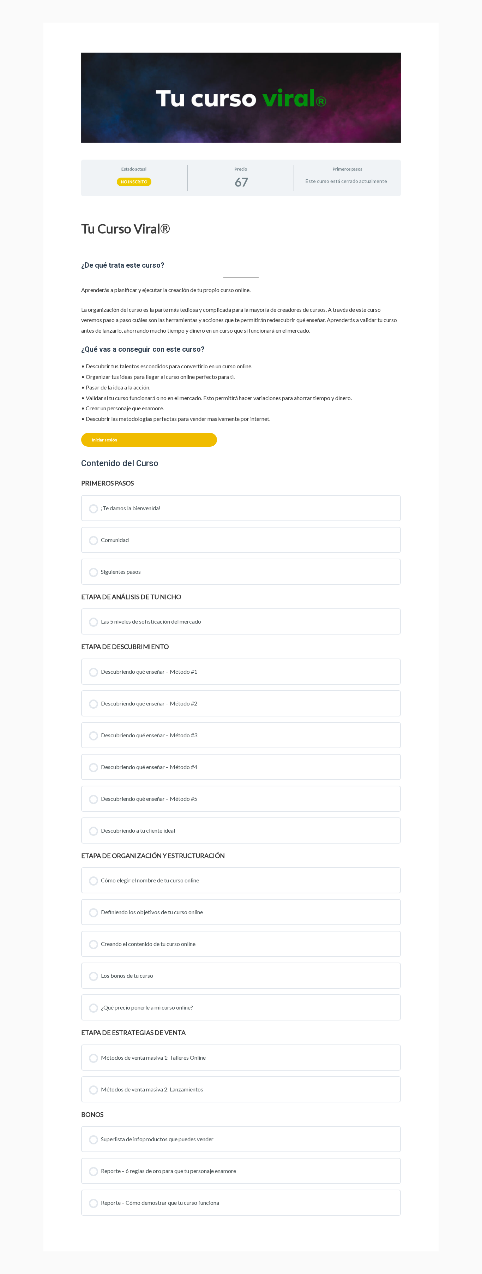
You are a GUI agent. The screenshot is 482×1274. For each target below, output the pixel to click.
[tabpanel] (241, 324)
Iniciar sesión (104, 439)
